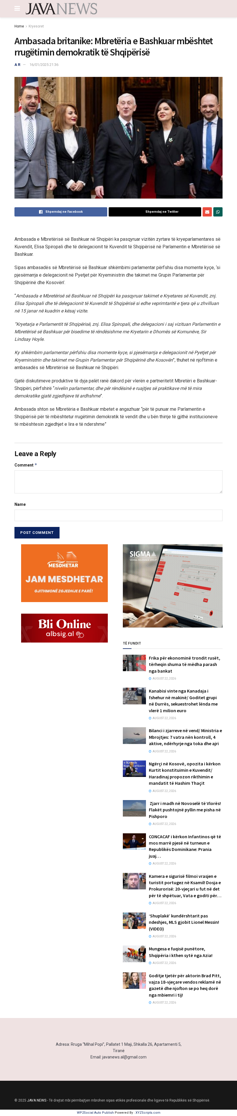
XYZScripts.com (148, 1113)
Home (19, 26)
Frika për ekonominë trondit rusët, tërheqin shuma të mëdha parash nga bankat (184, 664)
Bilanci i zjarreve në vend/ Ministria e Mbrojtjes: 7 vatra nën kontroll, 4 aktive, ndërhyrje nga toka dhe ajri (185, 737)
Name (20, 504)
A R (17, 64)
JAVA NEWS (36, 1100)
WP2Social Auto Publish (95, 1113)
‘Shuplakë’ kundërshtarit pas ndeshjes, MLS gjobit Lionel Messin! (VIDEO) (184, 922)
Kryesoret (36, 26)
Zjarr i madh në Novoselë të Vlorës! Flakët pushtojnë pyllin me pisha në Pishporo (185, 809)
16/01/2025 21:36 (43, 64)
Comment (25, 465)
